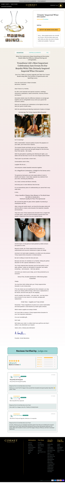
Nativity (58, 445)
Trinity (58, 451)
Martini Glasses (50, 462)
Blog (29, 453)
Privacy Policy (30, 445)
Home (3, 4)
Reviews (29, 451)
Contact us (30, 442)
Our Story (14, 4)
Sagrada (58, 444)
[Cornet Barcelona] (31, 5)
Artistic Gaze (59, 448)
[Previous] (1, 21)
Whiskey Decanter (51, 459)
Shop (7, 4)
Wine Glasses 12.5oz (51, 456)
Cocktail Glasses (50, 465)
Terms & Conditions (31, 447)
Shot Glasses (50, 471)
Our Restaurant (6, 6)
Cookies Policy (30, 448)
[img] (17, 375)
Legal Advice (30, 450)
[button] (40, 19)
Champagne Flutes (51, 464)
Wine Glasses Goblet (51, 450)
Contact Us (54, 5)
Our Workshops (41, 444)
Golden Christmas (60, 450)
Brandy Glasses (50, 468)
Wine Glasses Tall (51, 454)
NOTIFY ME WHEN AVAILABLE (49, 30)
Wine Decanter (50, 457)
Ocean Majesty (60, 447)
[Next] (26, 21)
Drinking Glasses (51, 470)
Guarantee (30, 444)
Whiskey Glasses (51, 467)
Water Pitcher (50, 460)
